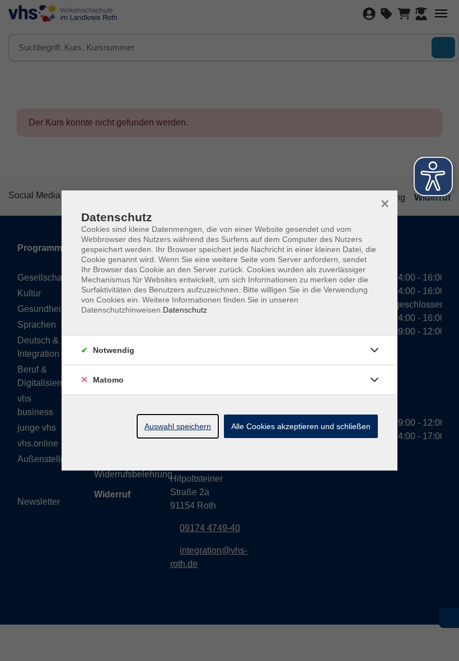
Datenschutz (185, 309)
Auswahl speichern (177, 426)
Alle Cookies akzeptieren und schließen (301, 426)
